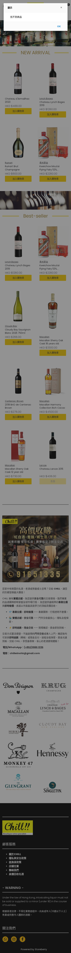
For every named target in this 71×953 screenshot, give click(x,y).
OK (59, 26)
